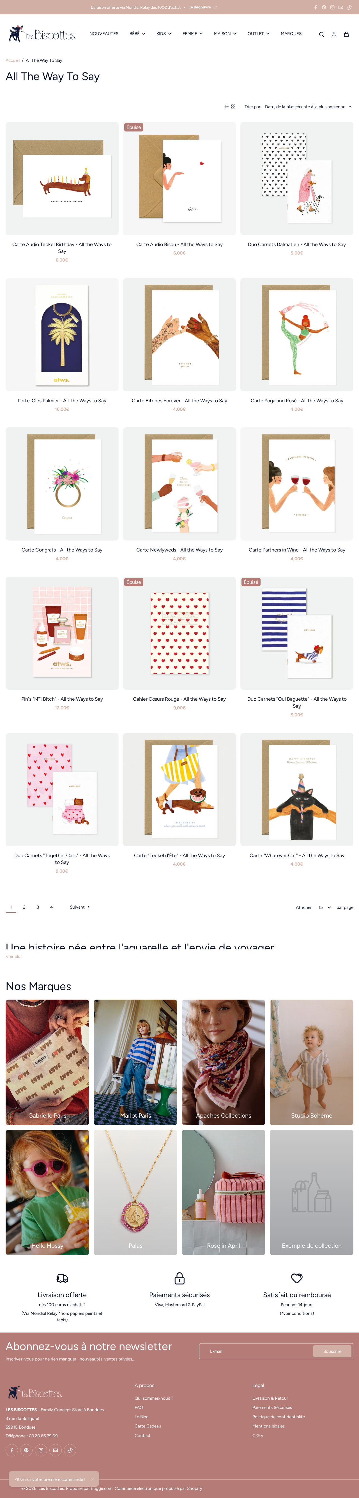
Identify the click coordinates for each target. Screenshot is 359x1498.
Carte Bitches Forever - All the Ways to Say (179, 400)
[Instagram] (332, 7)
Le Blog (142, 1416)
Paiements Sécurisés (272, 1407)
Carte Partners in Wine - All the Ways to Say (297, 550)
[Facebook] (315, 7)
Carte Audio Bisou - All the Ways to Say (179, 244)
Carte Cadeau (148, 1426)
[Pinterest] (324, 7)
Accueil (13, 60)
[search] (321, 34)
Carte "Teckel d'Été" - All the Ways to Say (179, 855)
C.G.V (258, 1435)
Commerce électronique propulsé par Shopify (158, 1488)
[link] (311, 1192)
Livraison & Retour (270, 1398)
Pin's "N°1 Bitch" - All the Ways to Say (62, 699)
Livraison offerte (62, 1295)
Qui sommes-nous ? (154, 1398)
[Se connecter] (334, 34)
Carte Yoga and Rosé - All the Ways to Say (297, 400)
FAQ (139, 1407)
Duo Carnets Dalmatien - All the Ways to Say (297, 244)
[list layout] (226, 106)
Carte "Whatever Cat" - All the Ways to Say (297, 855)
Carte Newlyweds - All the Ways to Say (179, 550)
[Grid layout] (233, 106)
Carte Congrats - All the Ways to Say (62, 550)
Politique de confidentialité (278, 1416)
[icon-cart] (346, 34)
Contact (143, 1435)
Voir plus (14, 956)
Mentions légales (268, 1426)
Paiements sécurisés (179, 1295)
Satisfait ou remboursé (297, 1295)
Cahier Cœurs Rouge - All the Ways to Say (179, 699)
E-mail (216, 1351)
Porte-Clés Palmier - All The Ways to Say (62, 400)
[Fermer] (93, 1479)
